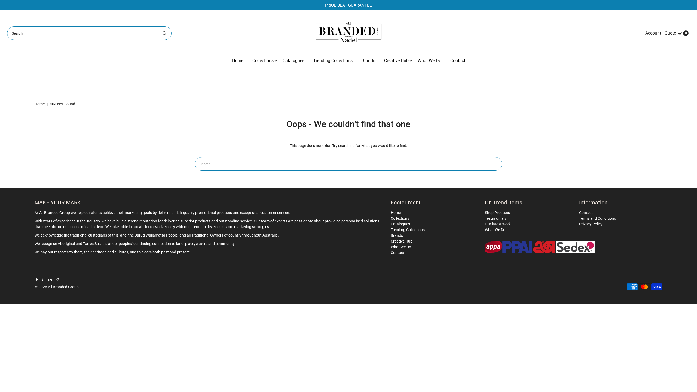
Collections (263, 60)
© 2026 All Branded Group (57, 287)
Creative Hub (396, 60)
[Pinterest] (43, 280)
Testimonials (495, 218)
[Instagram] (57, 280)
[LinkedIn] (50, 280)
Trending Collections (333, 60)
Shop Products (497, 212)
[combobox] (89, 33)
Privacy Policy (591, 224)
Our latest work (498, 224)
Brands (368, 60)
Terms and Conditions (597, 218)
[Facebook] (37, 280)
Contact (457, 60)
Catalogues (293, 60)
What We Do (429, 60)
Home (237, 60)
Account (653, 33)
